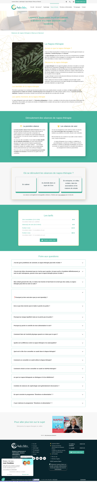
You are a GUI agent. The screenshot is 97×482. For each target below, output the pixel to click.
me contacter (62, 194)
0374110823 (55, 454)
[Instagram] (44, 458)
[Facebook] (33, 458)
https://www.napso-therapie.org (50, 435)
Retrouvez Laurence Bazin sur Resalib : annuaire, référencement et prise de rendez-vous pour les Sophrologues (19, 481)
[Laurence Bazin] (19, 9)
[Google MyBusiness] (37, 458)
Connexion (83, 479)
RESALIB (55, 479)
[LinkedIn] (40, 458)
